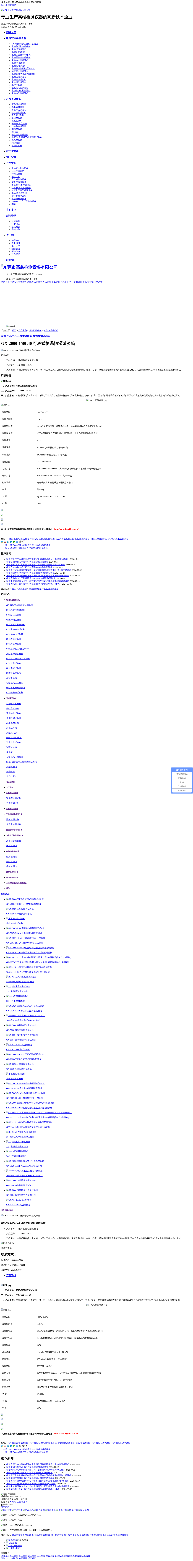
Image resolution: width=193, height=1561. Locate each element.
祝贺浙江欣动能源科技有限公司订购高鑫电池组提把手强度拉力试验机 (38, 570)
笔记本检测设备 (13, 824)
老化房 (15, 132)
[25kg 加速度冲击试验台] (18, 986)
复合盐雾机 (17, 145)
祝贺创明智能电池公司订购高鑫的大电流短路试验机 (30, 573)
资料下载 (16, 229)
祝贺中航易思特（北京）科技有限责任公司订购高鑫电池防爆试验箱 (37, 581)
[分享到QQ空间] (2, 542)
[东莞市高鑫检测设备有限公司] (15, 10)
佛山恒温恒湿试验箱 (60, 1535)
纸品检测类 (11, 857)
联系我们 (16, 254)
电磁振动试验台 (19, 82)
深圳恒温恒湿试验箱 (118, 1535)
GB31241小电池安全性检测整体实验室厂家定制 (28, 972)
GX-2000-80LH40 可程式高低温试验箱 (23, 904)
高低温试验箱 (18, 107)
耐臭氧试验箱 (18, 115)
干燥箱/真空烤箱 (19, 123)
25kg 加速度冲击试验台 (17, 991)
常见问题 (16, 227)
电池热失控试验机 (20, 93)
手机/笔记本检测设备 (21, 185)
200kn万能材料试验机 (16, 1001)
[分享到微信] (14, 542)
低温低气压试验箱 (20, 88)
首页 (14, 330)
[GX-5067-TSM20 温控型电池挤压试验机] (25, 938)
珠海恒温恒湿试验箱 (21, 1535)
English (4, 5)
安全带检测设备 (19, 182)
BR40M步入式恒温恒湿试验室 (20, 982)
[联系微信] (11, 1540)
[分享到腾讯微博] (8, 542)
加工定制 (11, 157)
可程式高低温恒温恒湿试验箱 (43, 539)
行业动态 (16, 224)
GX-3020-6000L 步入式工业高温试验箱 (24, 1011)
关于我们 (11, 235)
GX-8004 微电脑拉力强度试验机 (21, 1040)
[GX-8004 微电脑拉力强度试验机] (22, 1035)
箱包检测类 (11, 861)
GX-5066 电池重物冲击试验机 (20, 1030)
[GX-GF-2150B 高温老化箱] (19, 1045)
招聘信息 (16, 251)
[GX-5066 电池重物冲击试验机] (21, 1025)
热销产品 (5, 894)
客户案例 (11, 209)
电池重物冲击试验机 (21, 57)
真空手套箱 (17, 85)
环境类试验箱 (13, 99)
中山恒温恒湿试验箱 (79, 1535)
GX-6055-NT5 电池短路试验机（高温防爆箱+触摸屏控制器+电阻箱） (38, 962)
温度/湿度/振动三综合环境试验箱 (27, 137)
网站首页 (11, 32)
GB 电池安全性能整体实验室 (25, 44)
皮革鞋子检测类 (13, 841)
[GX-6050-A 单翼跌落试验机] (20, 909)
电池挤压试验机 (19, 49)
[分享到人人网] (11, 542)
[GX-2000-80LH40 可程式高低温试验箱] (25, 899)
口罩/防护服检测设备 (21, 188)
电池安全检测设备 (16, 38)
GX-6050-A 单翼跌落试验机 (19, 914)
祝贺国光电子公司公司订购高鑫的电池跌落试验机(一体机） (34, 584)
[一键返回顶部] (13, 1548)
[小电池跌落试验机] (15, 918)
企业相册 (16, 243)
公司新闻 (16, 221)
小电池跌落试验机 (14, 923)
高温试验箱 (17, 140)
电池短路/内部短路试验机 (23, 74)
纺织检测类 (11, 866)
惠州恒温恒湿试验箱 (41, 1535)
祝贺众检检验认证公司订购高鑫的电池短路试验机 (29, 567)
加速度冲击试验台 (20, 71)
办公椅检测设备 (19, 199)
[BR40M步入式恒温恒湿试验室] (21, 977)
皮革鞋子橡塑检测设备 (22, 190)
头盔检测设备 (12, 803)
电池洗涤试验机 (19, 63)
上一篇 (25, 545)
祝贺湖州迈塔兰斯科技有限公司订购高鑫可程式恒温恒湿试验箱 (35, 564)
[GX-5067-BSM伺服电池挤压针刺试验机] (25, 928)
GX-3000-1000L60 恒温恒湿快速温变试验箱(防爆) (29, 952)
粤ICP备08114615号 (18, 1502)
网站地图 (12, 5)
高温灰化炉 (17, 121)
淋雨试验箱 (17, 129)
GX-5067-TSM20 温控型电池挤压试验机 (24, 943)
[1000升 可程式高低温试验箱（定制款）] (25, 1015)
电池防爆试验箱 (19, 77)
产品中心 (11, 163)
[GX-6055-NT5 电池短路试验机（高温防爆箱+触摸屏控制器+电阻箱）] (39, 957)
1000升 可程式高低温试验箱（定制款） (24, 1020)
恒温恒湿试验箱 (19, 104)
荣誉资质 (16, 249)
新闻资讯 (11, 215)
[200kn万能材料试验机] (17, 996)
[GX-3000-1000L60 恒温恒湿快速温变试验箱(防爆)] (30, 948)
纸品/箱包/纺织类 (19, 193)
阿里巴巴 (5, 1507)
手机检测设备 (12, 819)
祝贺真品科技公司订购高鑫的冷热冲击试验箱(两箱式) (31, 578)
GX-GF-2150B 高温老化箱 (18, 1049)
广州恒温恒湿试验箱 (99, 1535)
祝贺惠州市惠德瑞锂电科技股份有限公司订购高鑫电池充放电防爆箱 (37, 575)
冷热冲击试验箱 (19, 110)
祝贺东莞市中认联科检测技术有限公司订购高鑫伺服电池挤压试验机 (37, 559)
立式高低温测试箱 (65, 539)
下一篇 (24, 548)
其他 (14, 204)
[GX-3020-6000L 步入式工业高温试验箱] (25, 1006)
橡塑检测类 (11, 845)
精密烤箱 (16, 143)
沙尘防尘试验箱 (19, 126)
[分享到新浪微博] (5, 542)
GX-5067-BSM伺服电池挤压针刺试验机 (24, 933)
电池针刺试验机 (19, 52)
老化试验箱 (17, 118)
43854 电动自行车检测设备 (24, 201)
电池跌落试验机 (19, 66)
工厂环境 (16, 246)
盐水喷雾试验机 (19, 112)
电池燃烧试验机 (19, 79)
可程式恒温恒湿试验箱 (18, 539)
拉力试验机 (12, 151)
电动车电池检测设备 (21, 90)
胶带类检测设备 (19, 196)
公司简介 (16, 240)
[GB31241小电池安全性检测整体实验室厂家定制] (29, 967)
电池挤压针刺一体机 (21, 55)
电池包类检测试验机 (21, 46)
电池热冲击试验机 (20, 60)
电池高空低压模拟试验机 (23, 68)
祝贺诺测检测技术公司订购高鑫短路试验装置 (27, 562)
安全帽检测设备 (19, 179)
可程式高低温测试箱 (99, 539)
